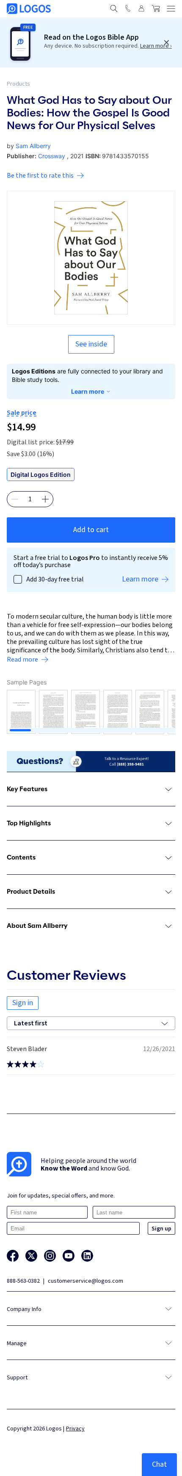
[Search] (114, 8)
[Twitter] (31, 1256)
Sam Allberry (33, 145)
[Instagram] (50, 1256)
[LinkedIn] (87, 1256)
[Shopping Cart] (156, 8)
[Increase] (45, 499)
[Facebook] (13, 1256)
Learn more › (156, 46)
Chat (159, 1464)
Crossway (51, 155)
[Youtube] (68, 1256)
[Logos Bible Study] (29, 8)
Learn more (87, 391)
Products (18, 84)
